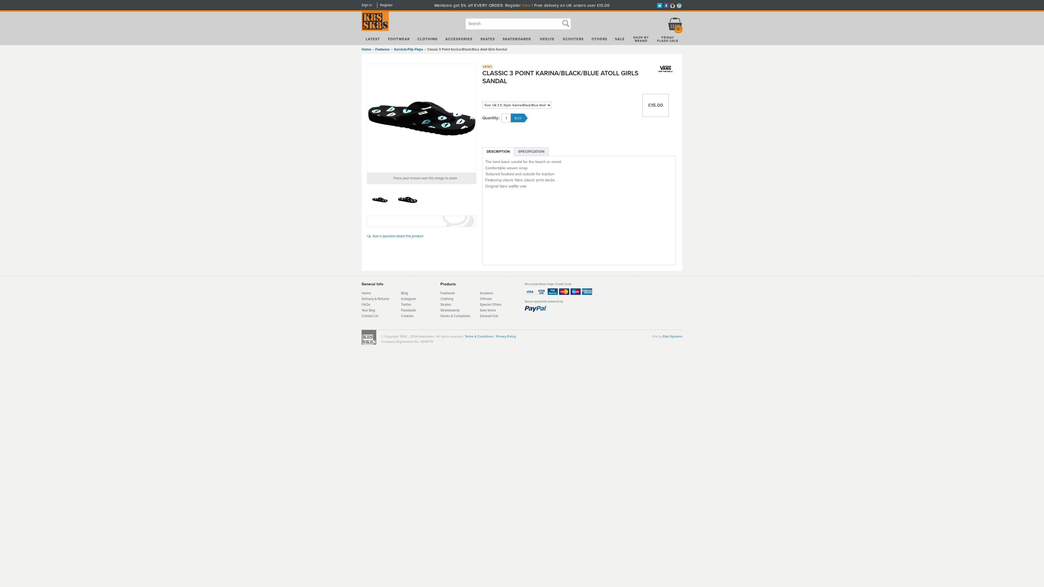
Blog (404, 293)
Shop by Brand (641, 39)
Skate (444, 310)
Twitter (406, 304)
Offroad (486, 299)
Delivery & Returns (375, 299)
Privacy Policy (506, 336)
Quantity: (490, 118)
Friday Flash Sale (667, 39)
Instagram (408, 299)
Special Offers (490, 304)
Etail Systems (672, 336)
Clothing (427, 39)
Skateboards (517, 39)
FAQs (366, 304)
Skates (487, 39)
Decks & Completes (455, 316)
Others (599, 39)
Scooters (573, 39)
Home (366, 49)
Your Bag (368, 310)
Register (386, 5)
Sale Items (488, 310)
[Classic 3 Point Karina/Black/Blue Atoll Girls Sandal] (421, 118)
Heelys (547, 39)
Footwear (399, 39)
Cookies (407, 316)
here (526, 5)
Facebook (408, 310)
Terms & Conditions (479, 336)
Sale (620, 39)
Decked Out (489, 316)
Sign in (367, 5)
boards (454, 310)
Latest (373, 39)
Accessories (459, 39)
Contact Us (370, 316)
